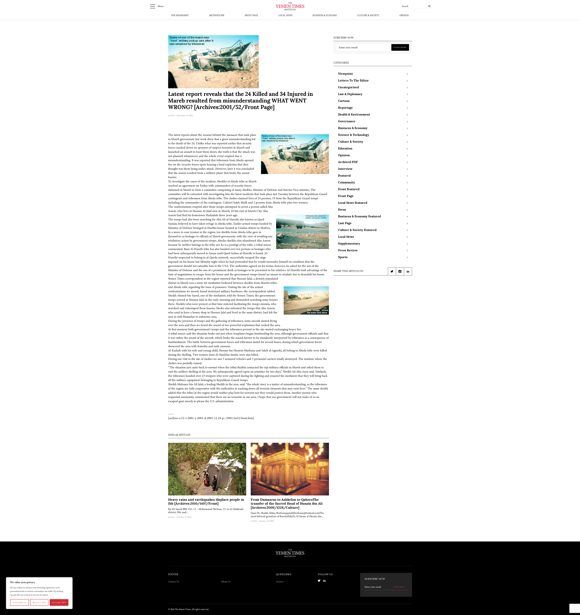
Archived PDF (216, 15)
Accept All (59, 602)
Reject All (39, 602)
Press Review (348, 250)
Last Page (345, 223)
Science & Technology (353, 135)
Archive (280, 581)
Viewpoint (345, 73)
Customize (19, 602)
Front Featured (348, 189)
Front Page (251, 15)
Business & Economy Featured (359, 216)
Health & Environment (354, 114)
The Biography (180, 15)
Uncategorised (348, 87)
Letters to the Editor (353, 80)
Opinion (404, 15)
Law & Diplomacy (350, 94)
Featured (344, 175)
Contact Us (173, 581)
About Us (225, 581)
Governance (346, 121)
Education (345, 148)
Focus (342, 209)
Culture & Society (368, 15)
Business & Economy (325, 15)
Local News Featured (352, 203)
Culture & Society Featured (357, 230)
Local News (285, 15)
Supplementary (349, 243)
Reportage (345, 107)
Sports (343, 257)
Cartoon (344, 101)
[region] (39, 593)
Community (346, 182)
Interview (345, 169)
